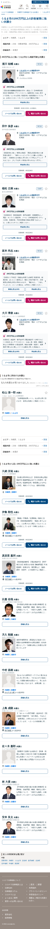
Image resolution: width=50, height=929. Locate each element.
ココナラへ (6, 2)
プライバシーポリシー (38, 891)
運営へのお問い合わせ (14, 901)
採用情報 (8, 918)
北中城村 (4, 863)
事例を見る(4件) (13, 351)
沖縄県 (7, 413)
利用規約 (32, 888)
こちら (45, 383)
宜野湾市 (4, 860)
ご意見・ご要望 (35, 884)
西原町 (17, 863)
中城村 (11, 863)
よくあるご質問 (11, 898)
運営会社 (8, 914)
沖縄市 (13, 619)
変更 (45, 38)
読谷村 (24, 860)
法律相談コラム (11, 891)
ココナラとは (10, 894)
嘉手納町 (31, 860)
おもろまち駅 (10, 692)
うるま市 (22, 71)
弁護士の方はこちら (40, 2)
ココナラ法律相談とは (14, 884)
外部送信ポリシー (36, 894)
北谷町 (38, 860)
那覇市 (14, 492)
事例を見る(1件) (13, 289)
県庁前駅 (8, 536)
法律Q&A (8, 888)
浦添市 (13, 655)
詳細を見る (25, 418)
